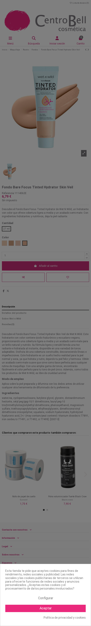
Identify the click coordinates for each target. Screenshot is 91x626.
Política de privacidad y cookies (65, 617)
